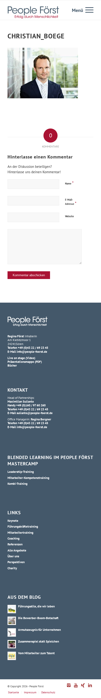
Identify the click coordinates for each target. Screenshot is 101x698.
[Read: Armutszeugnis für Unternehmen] (12, 632)
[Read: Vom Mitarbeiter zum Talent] (12, 656)
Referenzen (15, 544)
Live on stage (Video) (21, 358)
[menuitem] (87, 9)
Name (69, 183)
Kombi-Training (17, 483)
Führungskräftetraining (23, 526)
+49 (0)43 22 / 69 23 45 (33, 347)
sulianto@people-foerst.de (35, 413)
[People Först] (33, 12)
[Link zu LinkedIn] (89, 688)
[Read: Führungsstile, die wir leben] (12, 609)
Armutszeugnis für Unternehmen (39, 630)
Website (69, 216)
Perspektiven (16, 562)
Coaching (13, 538)
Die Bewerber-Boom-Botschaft (38, 618)
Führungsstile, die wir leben (36, 606)
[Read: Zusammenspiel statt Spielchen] (12, 644)
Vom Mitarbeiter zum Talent (36, 653)
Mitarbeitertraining (20, 532)
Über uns (13, 556)
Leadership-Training (21, 472)
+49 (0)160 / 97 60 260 (31, 405)
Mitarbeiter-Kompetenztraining (28, 478)
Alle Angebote (17, 550)
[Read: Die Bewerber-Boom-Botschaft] (12, 621)
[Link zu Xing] (82, 688)
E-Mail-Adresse (70, 202)
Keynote (13, 520)
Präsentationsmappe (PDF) (25, 362)
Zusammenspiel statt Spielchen (38, 641)
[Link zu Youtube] (75, 688)
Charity (12, 568)
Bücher (12, 365)
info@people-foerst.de (32, 351)
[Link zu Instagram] (68, 688)
